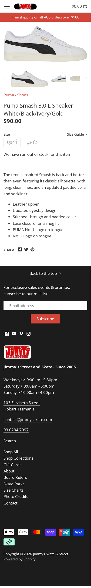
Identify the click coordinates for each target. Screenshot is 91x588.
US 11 (12, 142)
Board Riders (15, 477)
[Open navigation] (6, 6)
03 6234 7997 (16, 429)
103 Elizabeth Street (21, 402)
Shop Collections (18, 458)
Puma (8, 95)
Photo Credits (15, 496)
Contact (10, 503)
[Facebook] (7, 333)
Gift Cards (12, 464)
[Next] (86, 78)
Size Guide (76, 134)
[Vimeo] (21, 333)
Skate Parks (13, 483)
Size (6, 134)
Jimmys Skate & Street (50, 554)
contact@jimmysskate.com (27, 419)
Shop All (10, 451)
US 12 (32, 142)
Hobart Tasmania (18, 409)
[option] (29, 78)
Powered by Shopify (19, 559)
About (8, 471)
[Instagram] (28, 333)
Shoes (22, 95)
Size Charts (13, 490)
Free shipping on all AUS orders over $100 (45, 17)
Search (9, 440)
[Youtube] (14, 333)
